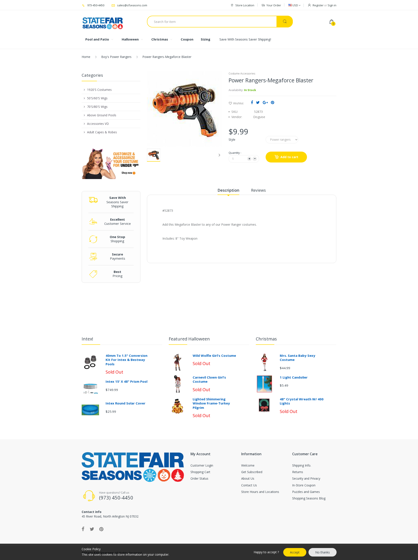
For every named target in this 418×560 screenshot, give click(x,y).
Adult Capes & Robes (102, 132)
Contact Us (249, 485)
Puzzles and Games (306, 492)
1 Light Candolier (294, 377)
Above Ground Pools (101, 115)
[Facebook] (252, 102)
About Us (247, 478)
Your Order (273, 5)
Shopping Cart (200, 472)
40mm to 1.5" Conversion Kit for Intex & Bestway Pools (126, 359)
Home (86, 57)
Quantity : (235, 153)
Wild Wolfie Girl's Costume (214, 355)
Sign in (332, 5)
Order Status (199, 478)
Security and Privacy (306, 478)
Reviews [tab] (258, 190)
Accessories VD (98, 124)
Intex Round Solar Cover (125, 403)
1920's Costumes (99, 90)
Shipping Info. (301, 465)
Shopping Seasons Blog (308, 498)
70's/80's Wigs (97, 107)
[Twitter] (258, 102)
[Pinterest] (272, 102)
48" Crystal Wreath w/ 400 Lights (302, 401)
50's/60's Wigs (97, 98)
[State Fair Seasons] (103, 21)
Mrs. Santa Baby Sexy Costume (297, 357)
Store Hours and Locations (260, 492)
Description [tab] (228, 190)
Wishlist (238, 103)
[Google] (265, 102)
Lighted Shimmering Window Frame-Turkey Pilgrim (211, 403)
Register (318, 5)
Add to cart (289, 157)
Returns (297, 472)
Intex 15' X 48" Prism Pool (126, 381)
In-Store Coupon (303, 485)
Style (232, 139)
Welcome (248, 465)
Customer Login (201, 465)
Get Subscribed (251, 472)
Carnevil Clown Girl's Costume (209, 379)
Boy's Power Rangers (116, 57)
